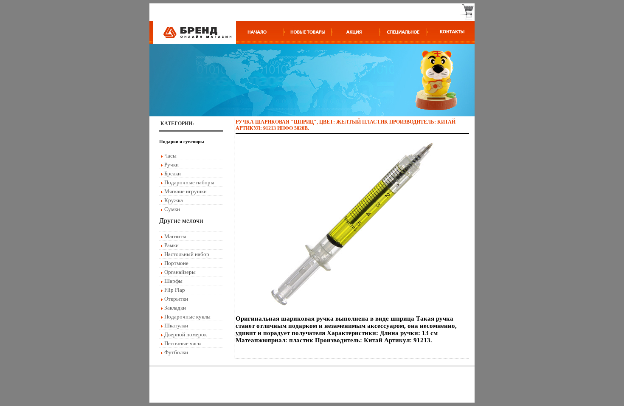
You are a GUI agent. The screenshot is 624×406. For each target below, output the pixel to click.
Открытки (176, 299)
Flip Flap (174, 290)
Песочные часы (183, 343)
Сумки (172, 209)
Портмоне (176, 263)
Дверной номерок (185, 334)
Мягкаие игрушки (185, 191)
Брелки (172, 173)
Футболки (176, 352)
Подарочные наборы (189, 182)
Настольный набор (186, 254)
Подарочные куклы (187, 316)
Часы (170, 155)
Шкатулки (176, 325)
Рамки (171, 245)
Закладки (175, 307)
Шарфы (173, 281)
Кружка (173, 200)
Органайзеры (180, 272)
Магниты (175, 236)
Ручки (171, 164)
